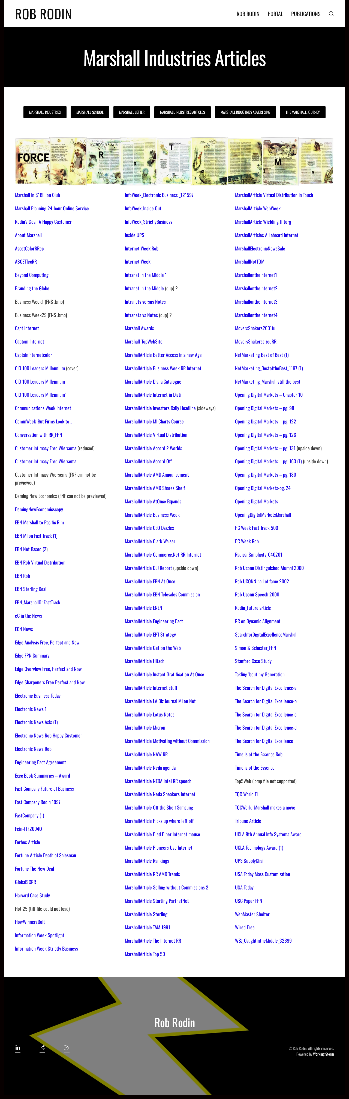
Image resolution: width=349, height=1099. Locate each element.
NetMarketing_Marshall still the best (267, 381)
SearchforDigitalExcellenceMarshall (266, 634)
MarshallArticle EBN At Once (150, 581)
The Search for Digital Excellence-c (265, 714)
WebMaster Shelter (252, 914)
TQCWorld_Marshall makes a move (265, 807)
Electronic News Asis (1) (36, 721)
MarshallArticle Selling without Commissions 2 (166, 887)
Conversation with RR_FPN (38, 434)
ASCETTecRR (26, 261)
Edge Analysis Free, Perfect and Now (47, 642)
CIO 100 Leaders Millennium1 (41, 394)
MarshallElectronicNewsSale (260, 248)
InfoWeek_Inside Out (143, 208)
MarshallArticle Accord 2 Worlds (153, 448)
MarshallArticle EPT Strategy (150, 634)
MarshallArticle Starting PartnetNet (157, 900)
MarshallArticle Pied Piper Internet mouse (162, 834)
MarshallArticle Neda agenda (150, 767)
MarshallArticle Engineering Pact (154, 621)
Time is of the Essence (255, 767)
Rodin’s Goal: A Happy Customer (43, 221)
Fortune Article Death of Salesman (45, 855)
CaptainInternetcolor (33, 354)
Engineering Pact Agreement (40, 762)
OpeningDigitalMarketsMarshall (263, 514)
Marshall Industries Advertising (245, 112)
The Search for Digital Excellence (264, 740)
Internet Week (138, 261)
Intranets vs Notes (141, 314)
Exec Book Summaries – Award (42, 775)
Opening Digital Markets (256, 501)
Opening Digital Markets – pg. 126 (265, 434)
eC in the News (28, 615)
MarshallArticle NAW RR (146, 754)
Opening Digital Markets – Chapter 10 (269, 394)
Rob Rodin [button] (248, 14)
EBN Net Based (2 (30, 549)
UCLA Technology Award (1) (259, 847)
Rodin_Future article (253, 607)
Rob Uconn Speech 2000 (257, 594)
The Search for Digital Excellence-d (266, 727)
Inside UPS (134, 234)
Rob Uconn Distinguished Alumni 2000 (269, 567)
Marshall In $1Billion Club (37, 194)
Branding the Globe (32, 288)
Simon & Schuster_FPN (255, 647)
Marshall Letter (132, 112)
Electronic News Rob (33, 748)
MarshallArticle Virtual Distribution (156, 434)
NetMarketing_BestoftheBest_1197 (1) (269, 368)
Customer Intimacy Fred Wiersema (45, 448)
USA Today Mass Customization (262, 873)
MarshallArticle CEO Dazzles (149, 527)
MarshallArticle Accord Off (148, 461)
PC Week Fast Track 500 (256, 527)
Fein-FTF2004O (28, 828)
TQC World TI (246, 794)
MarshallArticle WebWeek (258, 208)
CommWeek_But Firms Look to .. (43, 421)
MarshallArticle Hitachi (145, 660)
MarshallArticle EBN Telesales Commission (162, 594)
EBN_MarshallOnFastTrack (37, 602)
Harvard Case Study (32, 895)
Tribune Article (248, 820)
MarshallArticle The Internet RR (153, 940)
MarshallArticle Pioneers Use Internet (158, 847)
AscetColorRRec (29, 248)
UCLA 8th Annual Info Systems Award (268, 834)
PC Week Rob (247, 541)
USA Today (244, 887)
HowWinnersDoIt (30, 921)
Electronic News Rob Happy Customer (48, 735)
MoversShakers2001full (256, 328)
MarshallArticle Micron (145, 727)
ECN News (24, 628)
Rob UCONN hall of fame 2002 (262, 581)
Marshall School (90, 112)
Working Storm (323, 1054)
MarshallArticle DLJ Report (148, 567)
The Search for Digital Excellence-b (266, 700)
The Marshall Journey (303, 112)
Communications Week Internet (43, 407)
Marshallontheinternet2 (256, 288)
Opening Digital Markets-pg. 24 (263, 487)
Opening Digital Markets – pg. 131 (265, 448)
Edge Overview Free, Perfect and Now (48, 668)
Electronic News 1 (31, 708)
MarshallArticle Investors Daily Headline (160, 407)
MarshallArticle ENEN (143, 607)
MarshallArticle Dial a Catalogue (153, 381)
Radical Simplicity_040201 (258, 554)
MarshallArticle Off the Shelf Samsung (159, 807)
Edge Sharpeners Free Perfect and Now (50, 682)
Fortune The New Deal (34, 868)
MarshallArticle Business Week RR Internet (163, 368)
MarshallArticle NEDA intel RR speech (158, 780)
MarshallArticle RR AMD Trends (152, 873)
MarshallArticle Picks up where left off (159, 820)
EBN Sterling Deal (30, 588)
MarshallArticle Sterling (146, 914)
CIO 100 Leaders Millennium (40, 368)
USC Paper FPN (248, 900)
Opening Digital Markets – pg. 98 (264, 407)
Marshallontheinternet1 (256, 274)
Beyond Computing (32, 274)
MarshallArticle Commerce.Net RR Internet (163, 554)
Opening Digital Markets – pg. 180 (265, 474)
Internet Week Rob (141, 248)
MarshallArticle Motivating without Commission (167, 740)
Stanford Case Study (253, 660)
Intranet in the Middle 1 (146, 274)
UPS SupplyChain (250, 860)
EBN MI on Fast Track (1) (36, 535)
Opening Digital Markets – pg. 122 (265, 421)
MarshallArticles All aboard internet (267, 234)
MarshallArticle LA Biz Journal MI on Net (160, 700)
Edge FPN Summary (32, 655)
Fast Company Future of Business (44, 788)
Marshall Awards (139, 328)
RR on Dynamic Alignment (258, 621)
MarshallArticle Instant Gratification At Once (164, 674)
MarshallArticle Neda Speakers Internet (160, 794)
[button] (331, 14)
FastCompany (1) (29, 815)
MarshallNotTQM (249, 261)
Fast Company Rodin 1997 (38, 801)
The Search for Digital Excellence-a (265, 687)
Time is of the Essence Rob (258, 754)
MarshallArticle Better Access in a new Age (163, 354)
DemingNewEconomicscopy (39, 509)
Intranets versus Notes (145, 301)
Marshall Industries (45, 112)
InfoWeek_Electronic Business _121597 (159, 194)
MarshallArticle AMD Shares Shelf (155, 487)
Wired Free (245, 927)
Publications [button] (305, 14)
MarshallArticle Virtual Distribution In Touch (274, 194)
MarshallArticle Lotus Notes (149, 714)
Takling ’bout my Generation (260, 674)
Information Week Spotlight (39, 935)
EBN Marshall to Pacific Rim (39, 522)
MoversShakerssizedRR (255, 341)
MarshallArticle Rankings (147, 860)
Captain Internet (29, 341)
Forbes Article (27, 842)
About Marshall (28, 234)
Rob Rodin (43, 13)
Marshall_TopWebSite (144, 341)
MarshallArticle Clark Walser (150, 541)
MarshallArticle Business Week (152, 514)
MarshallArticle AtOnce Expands (153, 501)
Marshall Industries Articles (182, 112)
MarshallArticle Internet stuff (151, 687)
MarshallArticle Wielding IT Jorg (263, 221)
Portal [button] (275, 14)
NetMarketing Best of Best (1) (262, 354)
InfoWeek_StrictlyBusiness (148, 221)
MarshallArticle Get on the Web (153, 647)
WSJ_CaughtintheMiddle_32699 (263, 940)
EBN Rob (22, 575)
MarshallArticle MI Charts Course (154, 421)
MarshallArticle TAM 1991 (147, 927)
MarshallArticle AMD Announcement (157, 474)
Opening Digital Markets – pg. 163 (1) (268, 461)
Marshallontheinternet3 (256, 301)
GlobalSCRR (25, 881)
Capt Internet (27, 328)
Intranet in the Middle (144, 288)
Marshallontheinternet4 (256, 314)
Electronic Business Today (38, 695)
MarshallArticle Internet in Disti (153, 394)
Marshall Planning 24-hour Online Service (52, 208)
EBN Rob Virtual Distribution (40, 562)
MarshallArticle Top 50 (145, 953)
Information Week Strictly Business (46, 948)
